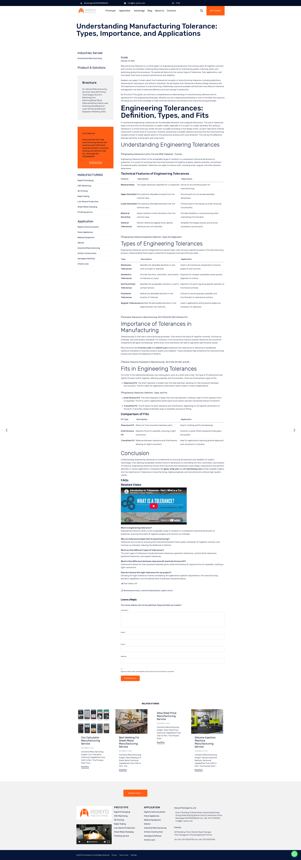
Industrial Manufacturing (89, 248)
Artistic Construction (87, 253)
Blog (150, 10)
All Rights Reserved (102, 855)
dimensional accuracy (132, 591)
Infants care (83, 264)
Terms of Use (123, 855)
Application (124, 10)
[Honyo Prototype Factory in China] (86, 11)
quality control (166, 591)
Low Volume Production (88, 201)
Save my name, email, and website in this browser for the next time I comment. (147, 671)
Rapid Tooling (83, 196)
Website (123, 656)
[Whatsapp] (294, 854)
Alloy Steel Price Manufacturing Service (166, 716)
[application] (94, 834)
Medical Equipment (86, 237)
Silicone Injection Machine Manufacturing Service (205, 742)
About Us (159, 10)
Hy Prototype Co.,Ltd (89, 855)
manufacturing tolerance (150, 591)
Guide (124, 57)
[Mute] (105, 842)
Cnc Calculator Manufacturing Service (90, 740)
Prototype (110, 10)
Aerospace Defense (86, 258)
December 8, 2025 (87, 748)
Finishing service (85, 212)
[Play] (79, 842)
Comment (124, 610)
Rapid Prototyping (86, 180)
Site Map (134, 855)
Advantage (139, 10)
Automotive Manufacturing (90, 58)
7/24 (178, 3)
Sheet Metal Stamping (87, 207)
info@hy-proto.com (136, 3)
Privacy (114, 855)
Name (123, 632)
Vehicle (81, 243)
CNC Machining (84, 186)
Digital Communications (88, 227)
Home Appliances (85, 232)
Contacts (171, 10)
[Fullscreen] (108, 842)
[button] (215, 10)
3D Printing (83, 191)
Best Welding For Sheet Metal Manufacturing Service (129, 742)
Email (123, 644)
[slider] (92, 841)
